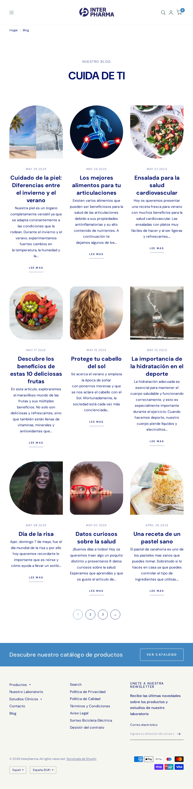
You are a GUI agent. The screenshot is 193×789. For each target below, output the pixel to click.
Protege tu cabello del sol (96, 362)
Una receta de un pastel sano (157, 537)
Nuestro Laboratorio (26, 691)
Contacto (17, 706)
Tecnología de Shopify (81, 759)
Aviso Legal (79, 713)
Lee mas (36, 268)
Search (76, 684)
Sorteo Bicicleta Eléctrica (91, 720)
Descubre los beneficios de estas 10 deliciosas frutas (36, 370)
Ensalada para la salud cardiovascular (157, 185)
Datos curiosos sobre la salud (96, 537)
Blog (12, 713)
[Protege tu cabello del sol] (96, 313)
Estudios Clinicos (23, 699)
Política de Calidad (85, 698)
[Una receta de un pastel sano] (157, 488)
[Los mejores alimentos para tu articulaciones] (96, 132)
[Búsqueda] (163, 12)
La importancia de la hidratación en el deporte (156, 366)
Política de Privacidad (87, 691)
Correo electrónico (144, 725)
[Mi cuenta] (171, 12)
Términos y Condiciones (90, 706)
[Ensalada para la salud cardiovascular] (157, 132)
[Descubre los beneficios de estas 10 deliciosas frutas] (36, 313)
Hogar (13, 30)
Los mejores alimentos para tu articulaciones (96, 185)
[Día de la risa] (36, 488)
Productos (18, 684)
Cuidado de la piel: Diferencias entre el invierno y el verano (36, 189)
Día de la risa (36, 534)
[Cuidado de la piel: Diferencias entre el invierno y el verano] (36, 132)
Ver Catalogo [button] (162, 655)
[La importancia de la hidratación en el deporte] (157, 313)
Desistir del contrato (87, 727)
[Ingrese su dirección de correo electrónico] (179, 734)
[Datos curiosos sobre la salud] (96, 488)
